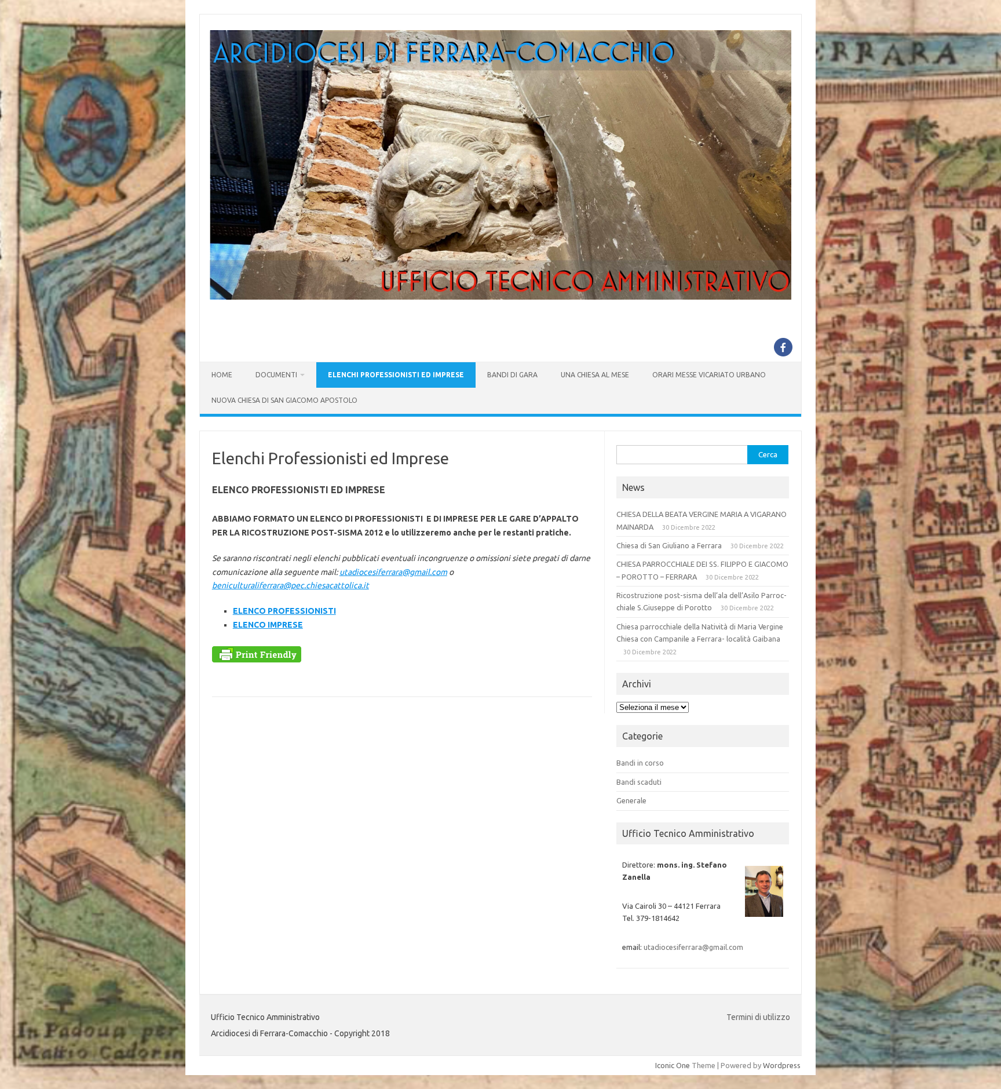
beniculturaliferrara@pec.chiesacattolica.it (290, 585)
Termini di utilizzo (758, 1017)
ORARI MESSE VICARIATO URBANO (709, 374)
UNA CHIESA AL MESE (595, 374)
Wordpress (782, 1065)
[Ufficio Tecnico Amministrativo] (500, 296)
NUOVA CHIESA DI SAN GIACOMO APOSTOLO (284, 400)
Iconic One (672, 1065)
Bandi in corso (640, 763)
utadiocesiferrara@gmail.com (393, 572)
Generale (631, 800)
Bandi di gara (512, 374)
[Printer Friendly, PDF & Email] (256, 657)
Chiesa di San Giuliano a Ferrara (669, 545)
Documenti (276, 374)
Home (221, 374)
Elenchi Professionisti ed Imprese (396, 374)
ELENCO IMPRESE (268, 624)
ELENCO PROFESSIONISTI (284, 610)
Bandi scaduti (639, 782)
